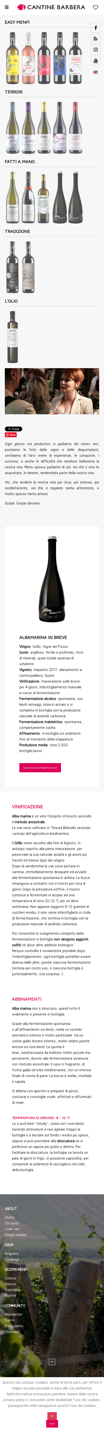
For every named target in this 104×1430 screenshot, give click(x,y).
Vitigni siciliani (15, 1235)
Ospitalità (12, 1290)
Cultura (10, 1278)
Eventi (10, 1320)
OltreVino (12, 1332)
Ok (52, 1416)
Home (9, 1217)
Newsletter (13, 1314)
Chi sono (12, 1223)
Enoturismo (14, 1326)
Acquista (12, 1253)
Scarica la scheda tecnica (40, 767)
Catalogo (12, 1259)
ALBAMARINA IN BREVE (43, 637)
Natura (10, 1284)
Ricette (10, 1295)
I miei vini (12, 1229)
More (52, 1423)
